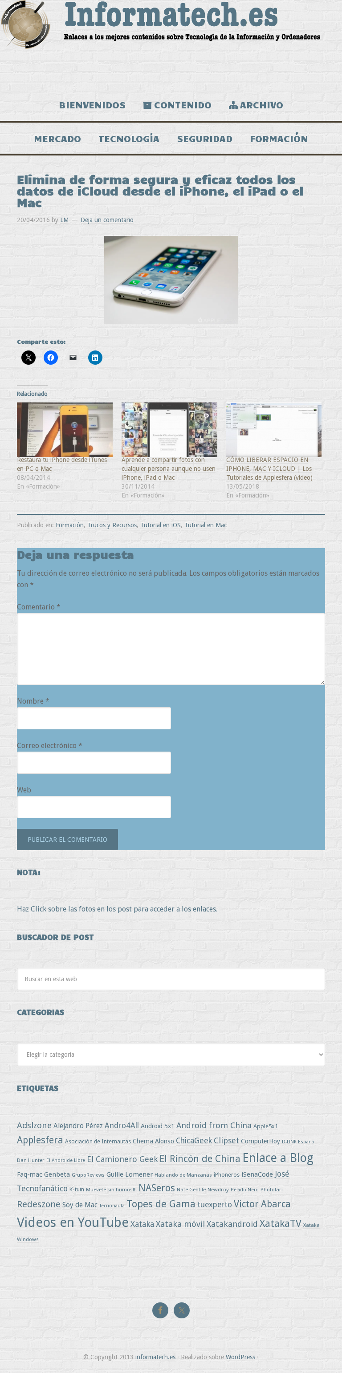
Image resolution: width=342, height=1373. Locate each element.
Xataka (142, 1224)
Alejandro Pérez (78, 1126)
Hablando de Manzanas (183, 1175)
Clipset (226, 1140)
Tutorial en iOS (160, 525)
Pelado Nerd (245, 1190)
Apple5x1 (265, 1126)
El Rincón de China (199, 1158)
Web (24, 790)
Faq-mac (29, 1174)
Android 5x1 (158, 1126)
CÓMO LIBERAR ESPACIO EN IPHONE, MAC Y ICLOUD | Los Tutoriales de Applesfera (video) (269, 468)
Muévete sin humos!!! (111, 1189)
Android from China (214, 1125)
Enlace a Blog (278, 1158)
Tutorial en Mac (205, 525)
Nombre (33, 701)
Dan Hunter (31, 1160)
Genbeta (57, 1174)
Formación (70, 525)
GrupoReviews (88, 1175)
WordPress (240, 1357)
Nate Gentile (191, 1189)
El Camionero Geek (122, 1159)
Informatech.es (171, 44)
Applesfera (40, 1140)
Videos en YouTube (73, 1222)
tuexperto (214, 1204)
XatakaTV (280, 1223)
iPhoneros (227, 1174)
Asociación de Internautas (98, 1141)
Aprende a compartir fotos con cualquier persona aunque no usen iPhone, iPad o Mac (169, 468)
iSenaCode (257, 1174)
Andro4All (122, 1125)
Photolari (272, 1189)
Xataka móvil (180, 1224)
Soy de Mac (80, 1205)
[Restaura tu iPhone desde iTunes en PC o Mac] (65, 429)
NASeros (156, 1188)
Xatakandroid (232, 1224)
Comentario (39, 607)
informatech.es (155, 1357)
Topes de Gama (160, 1204)
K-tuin (76, 1189)
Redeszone (39, 1204)
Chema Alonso (153, 1141)
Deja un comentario (107, 219)
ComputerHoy (260, 1141)
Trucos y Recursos (112, 525)
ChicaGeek (194, 1140)
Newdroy (218, 1189)
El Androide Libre (65, 1160)
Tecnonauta (112, 1206)
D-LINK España (298, 1142)
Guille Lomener (129, 1174)
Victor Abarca (262, 1204)
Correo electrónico (49, 745)
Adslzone (34, 1125)
